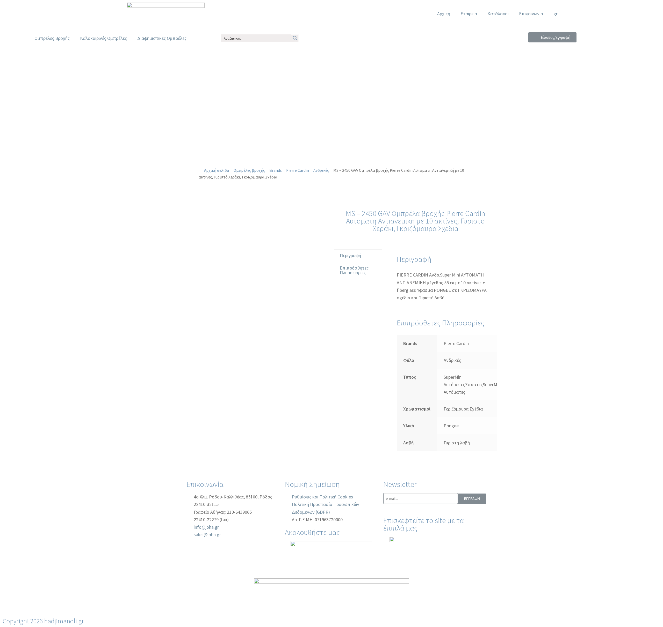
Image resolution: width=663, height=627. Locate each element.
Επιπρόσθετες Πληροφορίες (354, 270)
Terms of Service (564, 128)
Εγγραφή (577, 106)
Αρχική (443, 14)
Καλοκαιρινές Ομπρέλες (103, 38)
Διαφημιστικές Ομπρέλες (161, 38)
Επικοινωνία (531, 14)
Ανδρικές (321, 170)
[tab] (358, 256)
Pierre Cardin (297, 170)
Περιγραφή (350, 255)
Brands (275, 170)
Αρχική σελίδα (216, 170)
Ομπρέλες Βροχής (52, 38)
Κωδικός (552, 65)
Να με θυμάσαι (554, 85)
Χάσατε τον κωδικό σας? (543, 106)
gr (555, 14)
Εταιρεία (468, 14)
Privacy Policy (525, 128)
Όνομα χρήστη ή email (552, 44)
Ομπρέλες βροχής (249, 170)
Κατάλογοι (498, 14)
